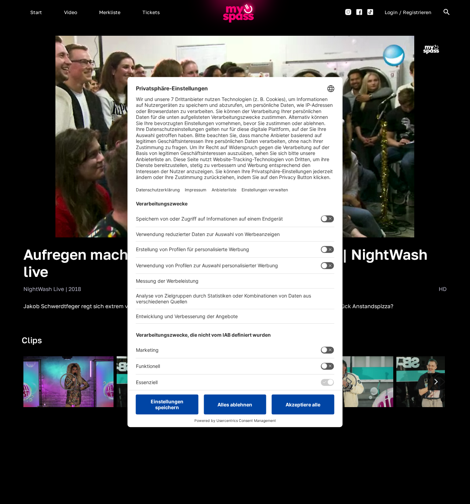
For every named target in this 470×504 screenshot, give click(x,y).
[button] (36, 12)
